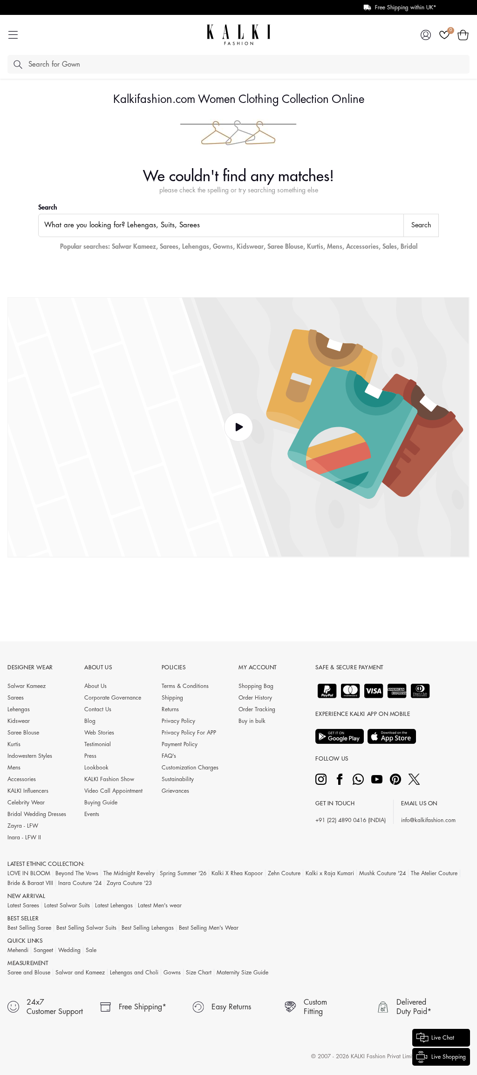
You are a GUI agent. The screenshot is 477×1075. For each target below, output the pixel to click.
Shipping (172, 698)
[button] (463, 34)
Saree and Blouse (28, 972)
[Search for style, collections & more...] (17, 64)
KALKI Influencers (27, 791)
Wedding (69, 950)
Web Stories (99, 732)
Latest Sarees (23, 905)
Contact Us (97, 709)
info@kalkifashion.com (428, 820)
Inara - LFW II (24, 837)
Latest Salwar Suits (67, 905)
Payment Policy (180, 744)
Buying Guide (100, 802)
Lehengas (195, 246)
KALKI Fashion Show (109, 779)
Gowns (223, 246)
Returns (170, 709)
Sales (389, 246)
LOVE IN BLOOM (28, 873)
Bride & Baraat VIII (30, 883)
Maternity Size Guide (242, 972)
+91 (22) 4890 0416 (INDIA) (350, 820)
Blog (89, 721)
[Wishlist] (444, 35)
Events (91, 814)
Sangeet (43, 950)
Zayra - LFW (22, 826)
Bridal (409, 246)
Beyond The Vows (76, 873)
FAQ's (169, 756)
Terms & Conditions (185, 686)
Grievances (175, 791)
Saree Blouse (285, 246)
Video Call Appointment (113, 791)
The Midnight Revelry (129, 873)
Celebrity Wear (26, 802)
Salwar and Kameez (80, 972)
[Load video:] (238, 427)
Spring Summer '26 (183, 873)
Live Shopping (448, 1057)
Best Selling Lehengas (148, 928)
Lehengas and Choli (134, 972)
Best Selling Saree (29, 928)
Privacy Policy (178, 721)
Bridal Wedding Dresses (36, 814)
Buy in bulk (252, 721)
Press (90, 756)
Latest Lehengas (114, 905)
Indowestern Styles (29, 756)
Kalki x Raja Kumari (330, 873)
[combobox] (221, 225)
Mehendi (17, 950)
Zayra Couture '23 (129, 883)
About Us (95, 686)
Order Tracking (256, 709)
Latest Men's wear (160, 905)
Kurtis (315, 246)
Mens (334, 246)
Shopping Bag (255, 686)
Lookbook (96, 767)
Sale (91, 950)
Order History (255, 698)
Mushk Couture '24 (382, 873)
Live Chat (442, 1038)
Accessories (362, 246)
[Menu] (13, 35)
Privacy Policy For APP (189, 732)
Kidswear (250, 246)
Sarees (169, 246)
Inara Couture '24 (80, 883)
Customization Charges (190, 767)
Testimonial (97, 744)
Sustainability (178, 779)
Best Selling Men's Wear (208, 928)
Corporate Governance (112, 698)
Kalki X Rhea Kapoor (237, 873)
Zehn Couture (284, 873)
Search (47, 207)
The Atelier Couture (434, 873)
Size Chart (198, 972)
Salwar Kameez (134, 246)
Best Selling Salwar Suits (86, 928)
